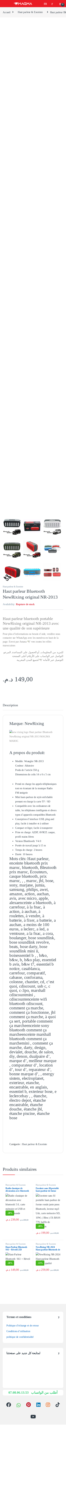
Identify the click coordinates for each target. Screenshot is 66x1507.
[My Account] (54, 3)
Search (46, 3)
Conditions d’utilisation (18, 1331)
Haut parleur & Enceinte (30, 12)
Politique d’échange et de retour (22, 1325)
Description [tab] (10, 705)
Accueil (6, 12)
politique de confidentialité (20, 1337)
